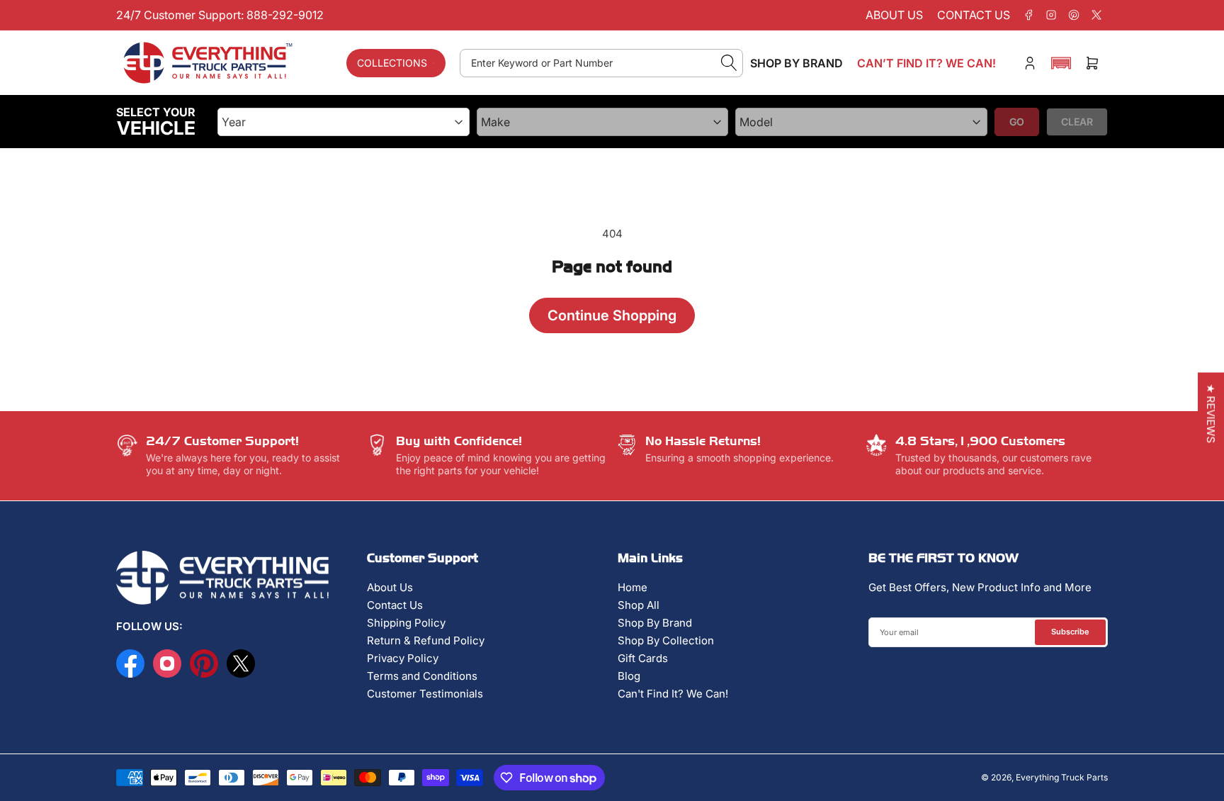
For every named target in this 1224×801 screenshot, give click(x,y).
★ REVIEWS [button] (1211, 414)
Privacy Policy (402, 658)
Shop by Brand (796, 63)
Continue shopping (612, 315)
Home (632, 587)
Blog (629, 676)
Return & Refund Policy (425, 640)
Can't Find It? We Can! (673, 693)
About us (894, 15)
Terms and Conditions (422, 676)
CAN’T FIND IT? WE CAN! (926, 63)
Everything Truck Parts (1062, 777)
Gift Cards (643, 658)
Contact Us (395, 605)
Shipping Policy (406, 622)
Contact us (973, 15)
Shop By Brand (655, 622)
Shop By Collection (666, 640)
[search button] (729, 63)
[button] (1061, 63)
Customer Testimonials (425, 693)
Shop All (638, 605)
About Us (390, 587)
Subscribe (1070, 632)
